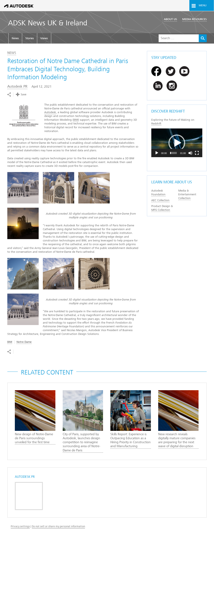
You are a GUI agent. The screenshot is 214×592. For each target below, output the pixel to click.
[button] (176, 143)
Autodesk (50, 112)
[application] (176, 142)
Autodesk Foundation (158, 192)
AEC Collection (160, 200)
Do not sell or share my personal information (58, 526)
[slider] (173, 153)
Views (44, 38)
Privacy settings (20, 526)
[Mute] (190, 153)
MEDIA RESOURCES (194, 19)
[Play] (157, 153)
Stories (29, 38)
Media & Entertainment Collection (187, 194)
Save (23, 94)
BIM (75, 120)
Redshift (156, 123)
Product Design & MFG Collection (162, 208)
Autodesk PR (17, 86)
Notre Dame (24, 342)
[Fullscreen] (197, 153)
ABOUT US (170, 19)
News (15, 38)
